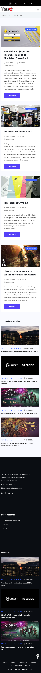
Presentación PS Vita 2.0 (16, 202)
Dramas (33, 663)
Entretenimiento (16, 665)
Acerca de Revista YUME (11, 521)
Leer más (12, 95)
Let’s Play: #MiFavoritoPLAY (18, 131)
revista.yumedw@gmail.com (12, 488)
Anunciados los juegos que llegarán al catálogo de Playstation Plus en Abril (16, 54)
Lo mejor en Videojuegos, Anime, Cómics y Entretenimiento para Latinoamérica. (15, 476)
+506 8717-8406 (9, 484)
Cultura (27, 665)
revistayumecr (10, 136)
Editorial (5, 525)
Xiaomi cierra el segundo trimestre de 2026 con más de (19, 352)
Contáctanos (7, 529)
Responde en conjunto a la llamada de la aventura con (19, 413)
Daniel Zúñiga (10, 63)
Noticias (4, 663)
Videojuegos (23, 663)
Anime (13, 663)
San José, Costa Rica (10, 481)
